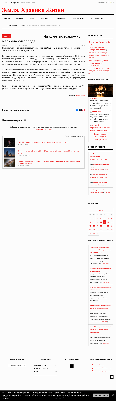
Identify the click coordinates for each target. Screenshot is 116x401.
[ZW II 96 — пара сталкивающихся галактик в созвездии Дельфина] (9, 147)
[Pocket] (83, 110)
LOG (106, 177)
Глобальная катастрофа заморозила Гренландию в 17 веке (100, 55)
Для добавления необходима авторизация (101, 137)
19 (104, 226)
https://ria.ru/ (80, 96)
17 (97, 226)
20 (108, 226)
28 (111, 230)
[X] (80, 110)
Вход (50, 129)
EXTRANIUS (105, 263)
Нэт (106, 159)
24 (97, 230)
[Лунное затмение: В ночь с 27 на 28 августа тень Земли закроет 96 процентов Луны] (9, 157)
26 (104, 230)
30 (94, 234)
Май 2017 (101, 210)
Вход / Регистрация (12, 3)
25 (101, 230)
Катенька (107, 192)
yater (106, 170)
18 (101, 226)
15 (90, 226)
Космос (23, 25)
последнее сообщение (96, 159)
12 (104, 222)
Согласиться (101, 395)
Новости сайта (12, 25)
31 (97, 234)
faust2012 (106, 282)
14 (111, 222)
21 (111, 226)
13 (108, 222)
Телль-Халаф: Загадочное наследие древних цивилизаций (98, 63)
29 (90, 234)
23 (94, 230)
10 (97, 222)
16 (94, 226)
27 (108, 230)
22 (90, 230)
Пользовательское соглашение (101, 369)
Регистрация (40, 129)
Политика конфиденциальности (102, 371)
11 (101, 222)
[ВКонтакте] (77, 110)
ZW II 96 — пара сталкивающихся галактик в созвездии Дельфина (43, 142)
